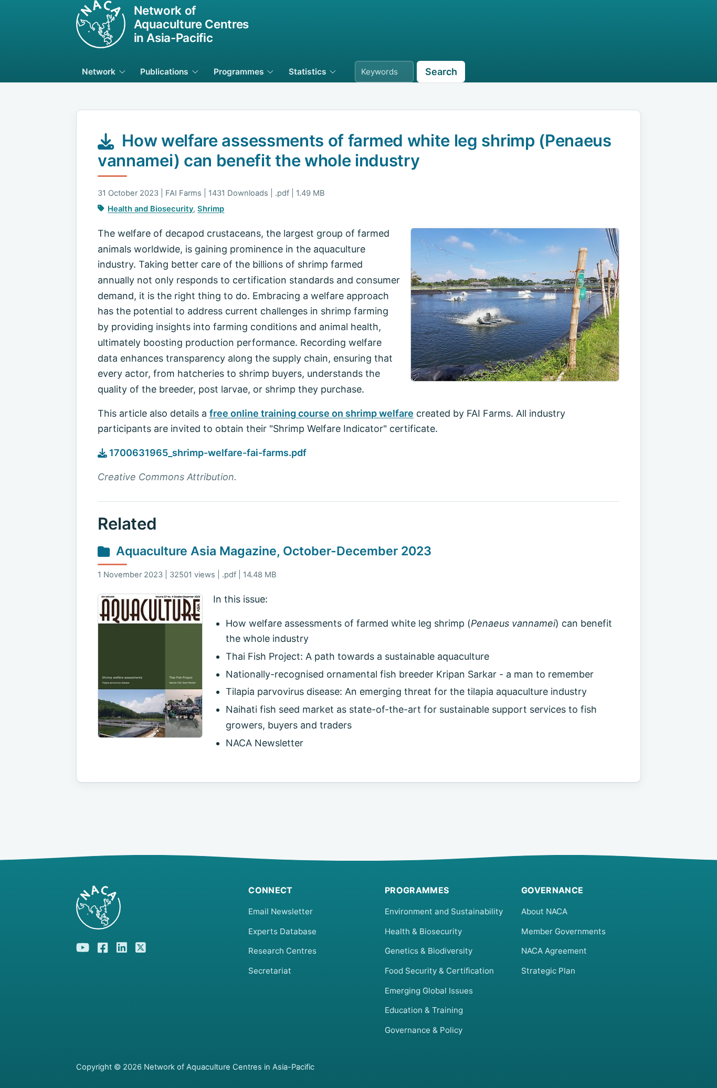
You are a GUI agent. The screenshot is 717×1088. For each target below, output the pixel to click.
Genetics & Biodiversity (428, 951)
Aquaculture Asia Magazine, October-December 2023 (273, 551)
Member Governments (563, 931)
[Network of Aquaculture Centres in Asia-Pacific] (153, 907)
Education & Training (424, 1010)
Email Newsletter (280, 911)
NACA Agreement (554, 951)
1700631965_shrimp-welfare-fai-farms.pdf (207, 452)
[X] (140, 946)
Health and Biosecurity (150, 209)
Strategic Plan (548, 971)
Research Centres (282, 951)
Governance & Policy (423, 1030)
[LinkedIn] (122, 946)
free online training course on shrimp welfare (311, 413)
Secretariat (269, 971)
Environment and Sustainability (444, 911)
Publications (164, 72)
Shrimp (210, 209)
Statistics (307, 72)
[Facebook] (103, 946)
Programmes (239, 72)
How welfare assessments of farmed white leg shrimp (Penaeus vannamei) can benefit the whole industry (354, 150)
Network (98, 72)
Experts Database (282, 931)
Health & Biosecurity (423, 931)
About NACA (544, 911)
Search (441, 71)
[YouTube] (82, 946)
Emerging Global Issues (429, 991)
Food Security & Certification (439, 971)
